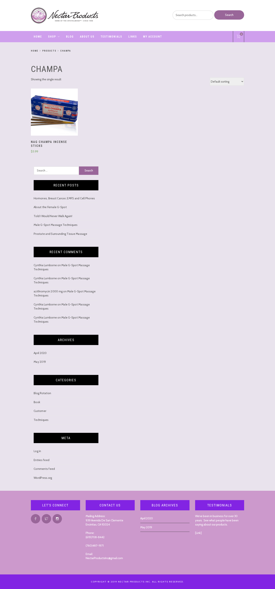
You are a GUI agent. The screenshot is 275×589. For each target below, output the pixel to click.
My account (152, 36)
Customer (40, 411)
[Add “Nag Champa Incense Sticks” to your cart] (54, 112)
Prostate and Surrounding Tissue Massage (60, 234)
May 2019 (40, 362)
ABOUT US (87, 36)
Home (38, 36)
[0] (238, 37)
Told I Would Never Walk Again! (53, 216)
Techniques (41, 420)
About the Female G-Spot (50, 207)
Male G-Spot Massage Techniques (56, 225)
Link (198, 533)
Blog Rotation (42, 393)
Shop (52, 36)
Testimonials (111, 36)
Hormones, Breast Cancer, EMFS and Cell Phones (64, 198)
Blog (70, 36)
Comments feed (44, 469)
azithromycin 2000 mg (48, 291)
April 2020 (40, 353)
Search (229, 15)
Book (37, 402)
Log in (37, 451)
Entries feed (41, 460)
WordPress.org (43, 478)
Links (132, 36)
